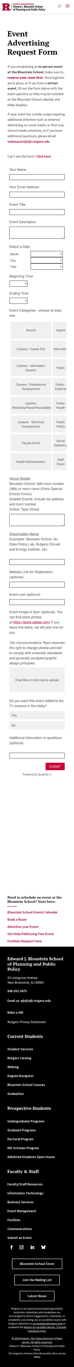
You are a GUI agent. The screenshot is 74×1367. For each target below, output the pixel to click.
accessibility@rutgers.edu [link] (47, 1323)
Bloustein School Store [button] (37, 1263)
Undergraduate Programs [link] (25, 1121)
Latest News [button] (37, 1296)
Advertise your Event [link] (22, 926)
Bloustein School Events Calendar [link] (32, 912)
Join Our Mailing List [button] (37, 1280)
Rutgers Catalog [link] (19, 1058)
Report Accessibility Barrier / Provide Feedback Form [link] (45, 1329)
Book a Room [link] (17, 919)
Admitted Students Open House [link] (31, 1157)
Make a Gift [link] (15, 1012)
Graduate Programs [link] (21, 1130)
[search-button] (59, 6)
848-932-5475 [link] (17, 991)
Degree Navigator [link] (20, 1076)
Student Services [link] (20, 1049)
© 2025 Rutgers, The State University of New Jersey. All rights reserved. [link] (37, 1340)
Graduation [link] (15, 1093)
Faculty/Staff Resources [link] (25, 1184)
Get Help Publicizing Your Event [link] (30, 934)
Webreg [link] (13, 1067)
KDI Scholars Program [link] (23, 1148)
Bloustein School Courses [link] (26, 1085)
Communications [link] (19, 1229)
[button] (68, 7)
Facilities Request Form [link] (24, 941)
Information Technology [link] (25, 1193)
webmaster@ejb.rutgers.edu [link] (28, 141)
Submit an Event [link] (19, 1237)
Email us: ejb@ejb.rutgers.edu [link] (29, 1000)
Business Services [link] (20, 1202)
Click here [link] (43, 156)
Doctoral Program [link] (20, 1139)
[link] (23, 7)
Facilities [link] (13, 1220)
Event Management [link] (21, 1211)
